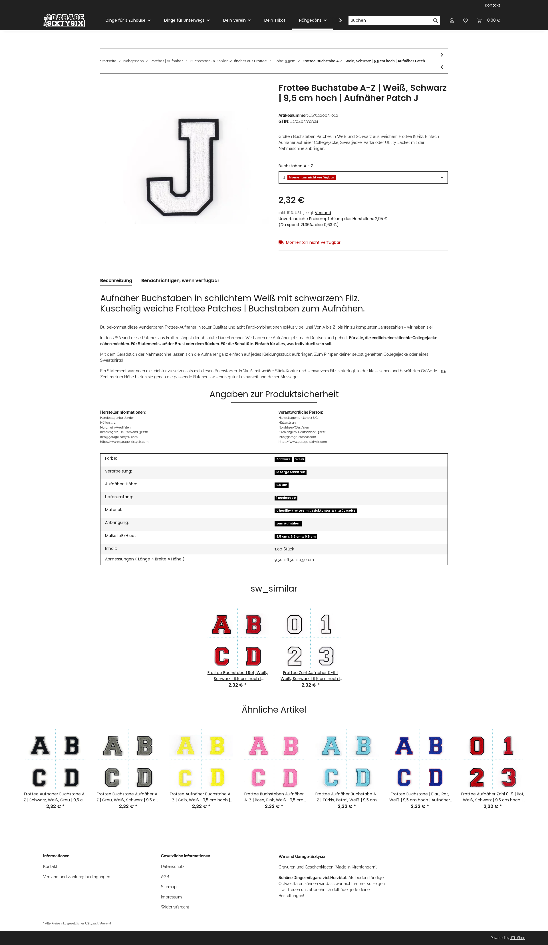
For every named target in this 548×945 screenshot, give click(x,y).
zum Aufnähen (288, 523)
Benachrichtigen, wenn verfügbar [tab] (180, 280)
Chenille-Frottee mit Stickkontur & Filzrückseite (316, 510)
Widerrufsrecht (175, 907)
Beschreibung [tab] (116, 280)
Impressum (171, 897)
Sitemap (169, 886)
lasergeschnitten (290, 472)
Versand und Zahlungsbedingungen (76, 876)
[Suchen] (435, 20)
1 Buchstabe (286, 498)
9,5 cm (281, 485)
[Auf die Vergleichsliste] (242, 96)
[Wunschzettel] (465, 20)
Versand (323, 213)
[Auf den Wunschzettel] (257, 96)
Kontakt (492, 5)
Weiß (299, 459)
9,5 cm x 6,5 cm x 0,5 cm (296, 536)
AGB (165, 876)
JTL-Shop (517, 938)
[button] (452, 20)
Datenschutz (172, 866)
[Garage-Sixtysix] (64, 20)
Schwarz (283, 459)
